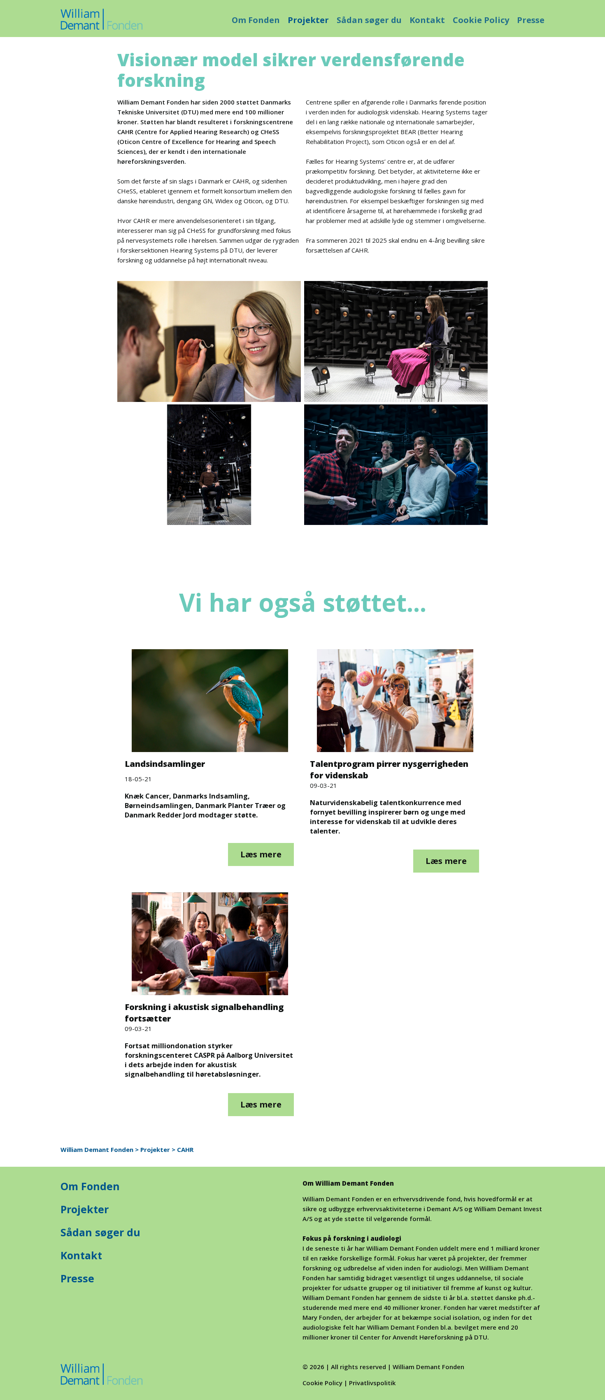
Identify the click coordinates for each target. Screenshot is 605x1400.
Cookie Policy (481, 20)
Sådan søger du (369, 20)
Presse (530, 20)
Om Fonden (256, 20)
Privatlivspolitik (372, 1383)
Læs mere (261, 854)
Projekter (308, 20)
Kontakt (427, 20)
